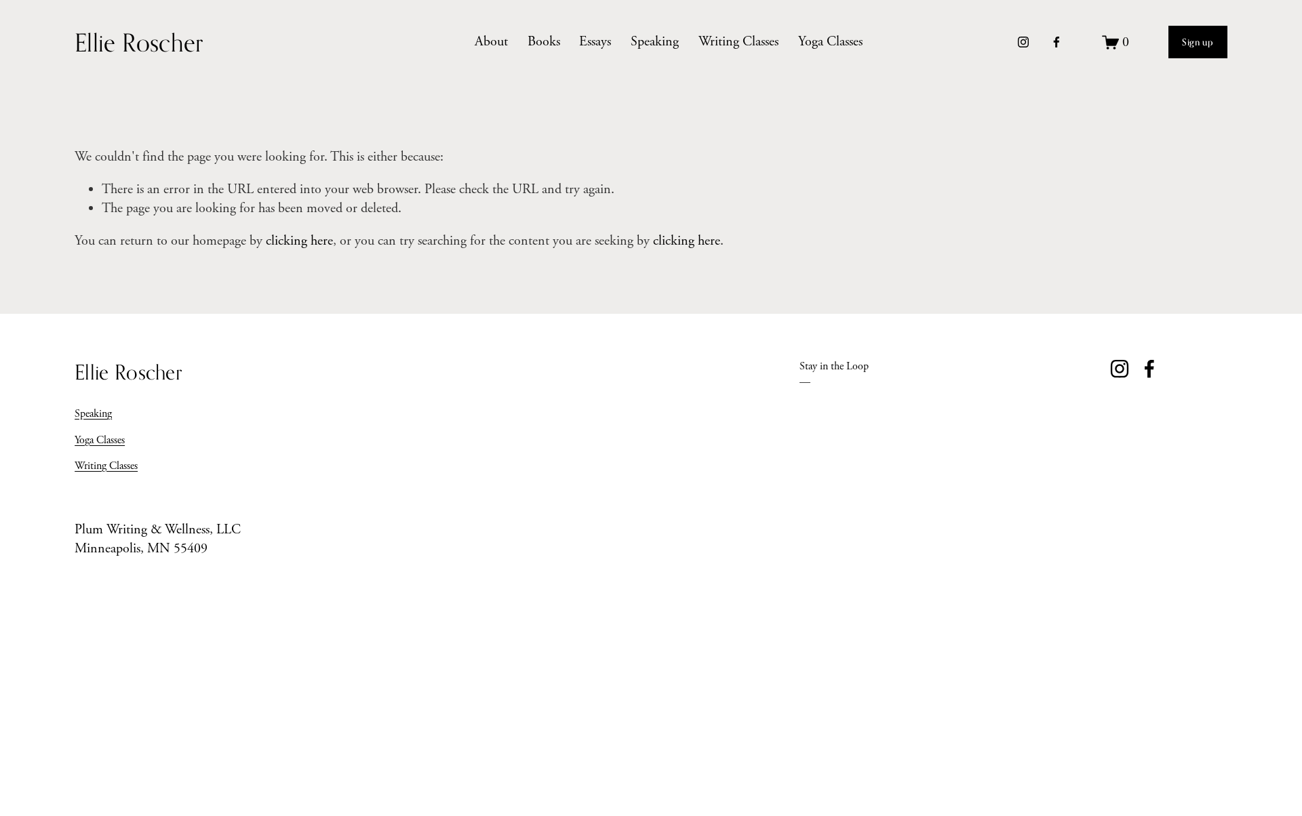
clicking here (299, 240)
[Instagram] (1023, 42)
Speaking (655, 41)
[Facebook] (1056, 42)
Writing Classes (738, 41)
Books (544, 41)
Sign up (1197, 42)
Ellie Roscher (139, 42)
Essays (595, 41)
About (491, 41)
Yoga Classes (830, 41)
